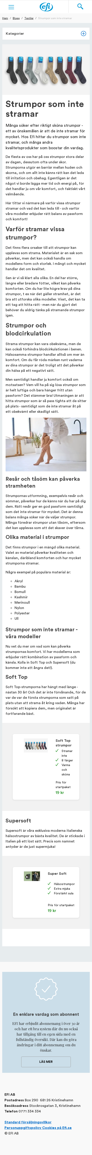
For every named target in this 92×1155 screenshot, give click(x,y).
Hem (5, 18)
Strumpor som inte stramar (55, 18)
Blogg (16, 18)
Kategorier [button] (15, 33)
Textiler (28, 18)
